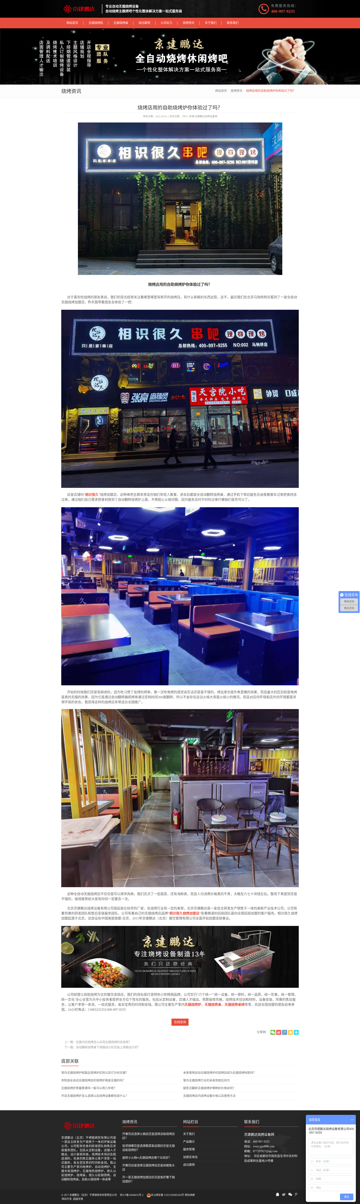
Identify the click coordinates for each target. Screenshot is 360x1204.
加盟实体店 (190, 1157)
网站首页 (221, 90)
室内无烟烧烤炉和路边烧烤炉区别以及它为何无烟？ (94, 1072)
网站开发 (67, 1199)
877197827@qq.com (265, 1151)
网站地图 (190, 1195)
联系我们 (251, 1122)
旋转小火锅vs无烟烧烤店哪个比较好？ (146, 1157)
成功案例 (189, 1164)
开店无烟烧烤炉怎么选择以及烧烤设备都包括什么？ (94, 1095)
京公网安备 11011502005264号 (167, 1195)
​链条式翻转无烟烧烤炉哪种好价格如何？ (209, 1088)
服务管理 (189, 1149)
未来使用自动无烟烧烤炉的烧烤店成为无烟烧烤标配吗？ (219, 1072)
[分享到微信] (272, 1032)
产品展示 (189, 1141)
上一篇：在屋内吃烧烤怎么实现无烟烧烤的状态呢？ (97, 1042)
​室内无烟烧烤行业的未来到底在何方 (206, 1080)
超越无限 (78, 1199)
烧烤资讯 (236, 90)
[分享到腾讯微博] (284, 1032)
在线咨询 (180, 1022)
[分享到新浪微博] (278, 1032)
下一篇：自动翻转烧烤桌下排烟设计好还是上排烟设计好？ (102, 1047)
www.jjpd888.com (264, 1146)
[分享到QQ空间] (290, 1032)
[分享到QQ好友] (277, 1194)
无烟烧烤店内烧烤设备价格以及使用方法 (209, 1095)
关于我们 (189, 1133)
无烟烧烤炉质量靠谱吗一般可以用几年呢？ (89, 1088)
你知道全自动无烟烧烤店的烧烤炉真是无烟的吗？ (93, 1080)
